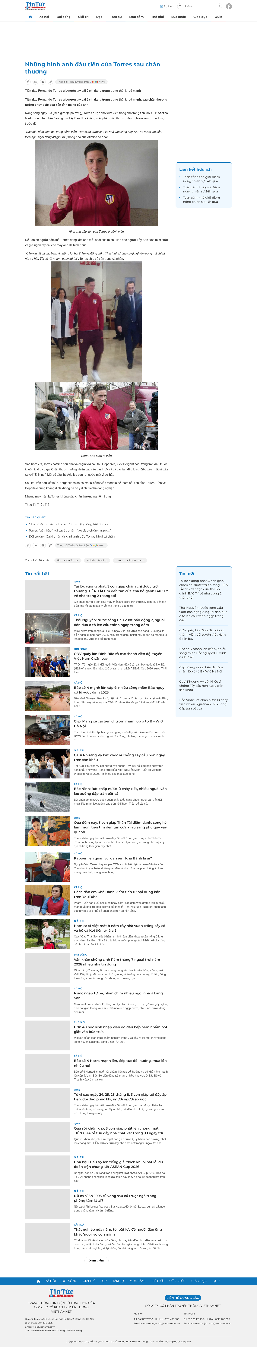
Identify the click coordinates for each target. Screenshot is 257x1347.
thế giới (205, 177)
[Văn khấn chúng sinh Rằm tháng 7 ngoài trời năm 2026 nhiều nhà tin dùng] (47, 968)
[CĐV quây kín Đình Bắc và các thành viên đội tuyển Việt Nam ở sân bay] (47, 662)
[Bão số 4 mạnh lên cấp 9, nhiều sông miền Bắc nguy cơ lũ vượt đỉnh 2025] (47, 696)
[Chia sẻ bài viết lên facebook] (28, 82)
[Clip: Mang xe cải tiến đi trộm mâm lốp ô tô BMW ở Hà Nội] (47, 730)
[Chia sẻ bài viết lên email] (43, 82)
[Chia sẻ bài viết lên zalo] (35, 82)
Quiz (218, 17)
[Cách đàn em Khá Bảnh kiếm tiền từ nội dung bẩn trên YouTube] (47, 900)
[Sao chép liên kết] (50, 82)
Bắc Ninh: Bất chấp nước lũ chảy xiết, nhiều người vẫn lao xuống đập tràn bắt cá (203, 704)
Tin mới (186, 573)
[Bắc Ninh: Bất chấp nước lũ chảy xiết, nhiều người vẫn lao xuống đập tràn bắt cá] (47, 797)
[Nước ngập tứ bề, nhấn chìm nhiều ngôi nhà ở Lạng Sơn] (47, 1002)
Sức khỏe (178, 17)
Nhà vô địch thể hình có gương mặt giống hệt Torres (68, 524)
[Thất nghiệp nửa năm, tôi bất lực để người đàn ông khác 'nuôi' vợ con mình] (47, 1238)
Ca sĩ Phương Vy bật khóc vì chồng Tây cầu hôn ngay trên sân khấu (201, 686)
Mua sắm (136, 17)
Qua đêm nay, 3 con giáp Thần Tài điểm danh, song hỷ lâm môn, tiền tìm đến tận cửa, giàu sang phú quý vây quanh (120, 827)
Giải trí (83, 17)
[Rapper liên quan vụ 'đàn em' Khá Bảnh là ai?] (47, 867)
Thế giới (157, 17)
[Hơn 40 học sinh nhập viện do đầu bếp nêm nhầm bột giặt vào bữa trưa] (47, 1036)
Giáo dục (200, 17)
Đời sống (64, 17)
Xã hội (44, 17)
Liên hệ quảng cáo (183, 1298)
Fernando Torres (68, 560)
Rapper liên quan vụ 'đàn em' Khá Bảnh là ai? (113, 858)
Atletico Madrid (97, 560)
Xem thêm (96, 1260)
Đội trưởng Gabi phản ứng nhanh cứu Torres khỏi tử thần (72, 536)
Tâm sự (116, 17)
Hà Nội (138, 1313)
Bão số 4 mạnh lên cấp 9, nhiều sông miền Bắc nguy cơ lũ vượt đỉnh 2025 (202, 653)
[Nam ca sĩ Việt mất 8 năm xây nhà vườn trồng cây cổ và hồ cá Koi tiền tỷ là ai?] (47, 934)
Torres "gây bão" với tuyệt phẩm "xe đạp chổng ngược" (70, 530)
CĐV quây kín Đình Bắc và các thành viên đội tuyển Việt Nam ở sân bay (202, 634)
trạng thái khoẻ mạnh (130, 560)
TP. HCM (189, 1313)
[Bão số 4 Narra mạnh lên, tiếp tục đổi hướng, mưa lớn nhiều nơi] (47, 1069)
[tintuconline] (30, 17)
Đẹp (99, 17)
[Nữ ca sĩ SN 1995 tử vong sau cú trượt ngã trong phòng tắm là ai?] (47, 1204)
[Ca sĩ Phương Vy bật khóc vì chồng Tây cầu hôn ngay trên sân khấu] (47, 764)
